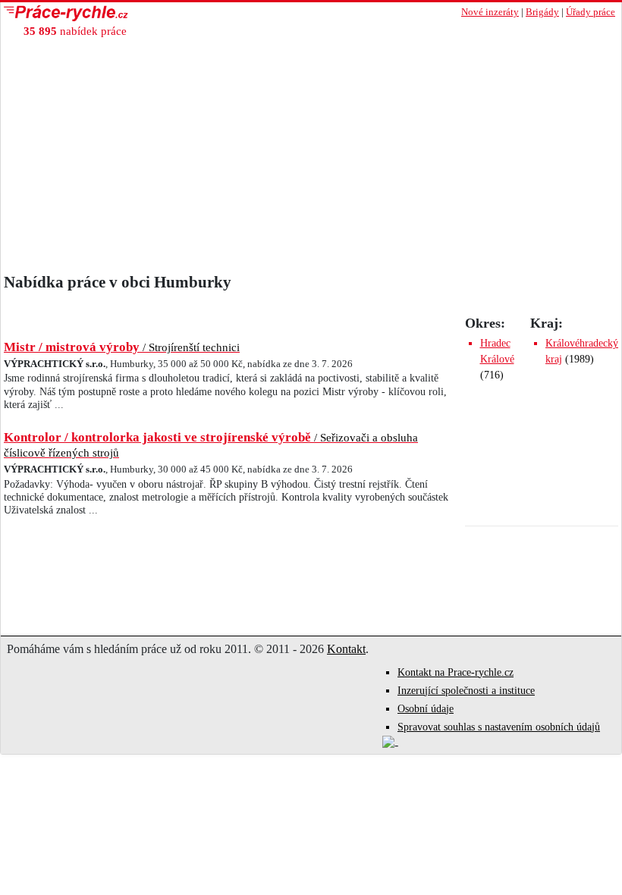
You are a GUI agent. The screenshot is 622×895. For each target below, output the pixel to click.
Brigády (542, 12)
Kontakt (346, 648)
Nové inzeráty (490, 12)
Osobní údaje (425, 708)
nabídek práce (75, 30)
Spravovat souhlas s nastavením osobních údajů (498, 727)
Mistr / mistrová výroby (122, 347)
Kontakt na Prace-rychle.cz (455, 672)
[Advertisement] (311, 159)
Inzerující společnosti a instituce (466, 690)
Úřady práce (590, 12)
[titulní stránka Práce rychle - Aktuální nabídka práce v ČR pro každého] (156, 13)
